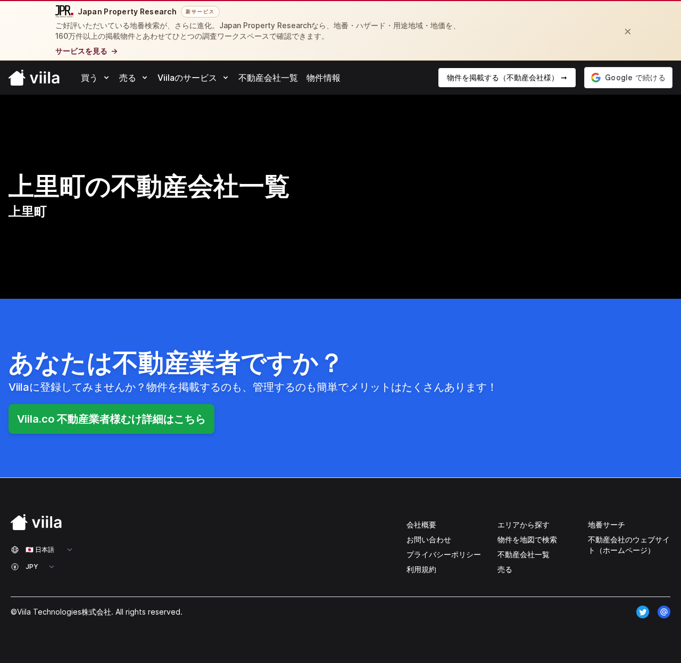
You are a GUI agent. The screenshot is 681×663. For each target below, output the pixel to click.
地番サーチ (606, 524)
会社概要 (421, 524)
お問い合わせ (428, 539)
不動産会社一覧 (523, 554)
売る (504, 569)
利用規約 (421, 569)
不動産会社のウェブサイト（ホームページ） (629, 545)
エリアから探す (523, 524)
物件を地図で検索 (527, 539)
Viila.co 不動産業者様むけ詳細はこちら (111, 419)
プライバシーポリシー (443, 554)
